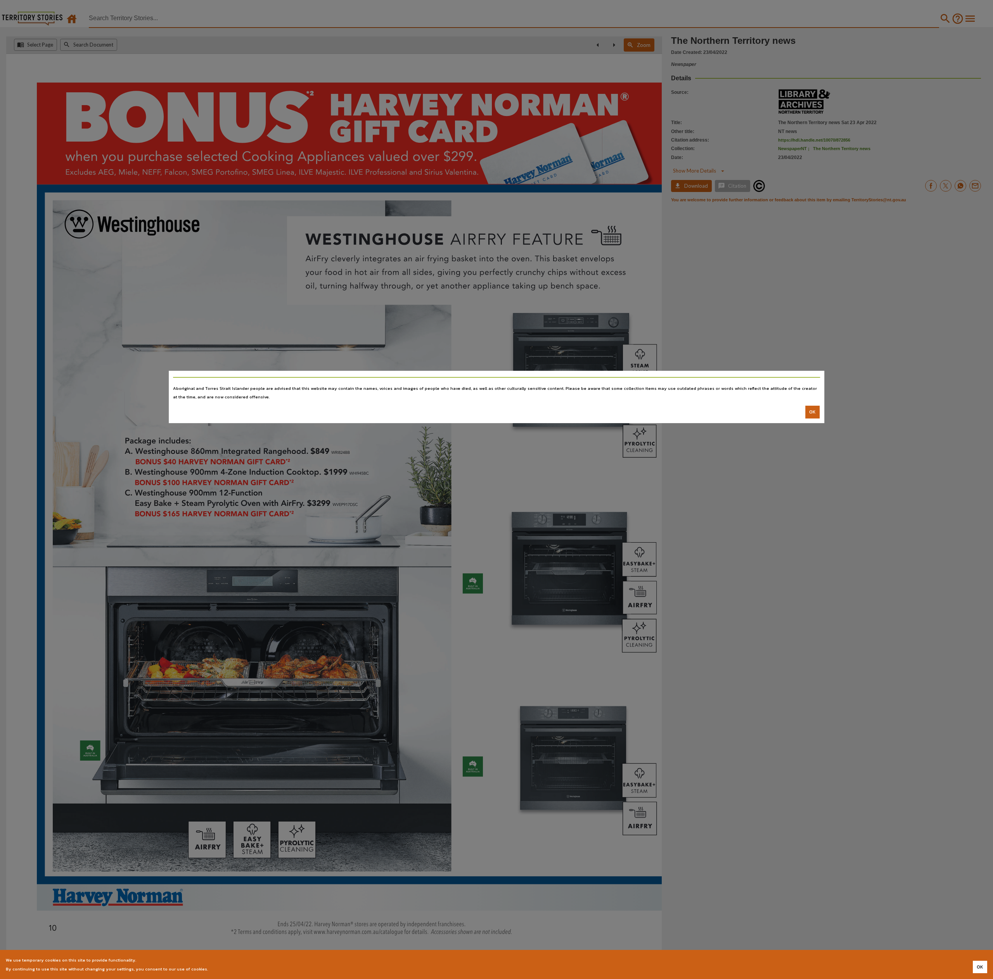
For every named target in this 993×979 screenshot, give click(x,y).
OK (812, 411)
